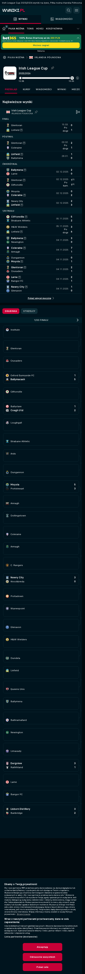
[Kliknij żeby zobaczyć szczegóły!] (41, 127)
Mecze (76, 89)
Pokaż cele (42, 967)
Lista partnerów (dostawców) (20, 936)
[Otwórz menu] (76, 10)
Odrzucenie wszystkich (42, 957)
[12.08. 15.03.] (49, 78)
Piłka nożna (16, 57)
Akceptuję (42, 947)
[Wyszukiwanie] (68, 10)
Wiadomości (44, 89)
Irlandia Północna (47, 57)
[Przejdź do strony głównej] (19, 10)
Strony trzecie (23, 914)
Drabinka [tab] (11, 311)
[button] (77, 78)
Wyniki (61, 89)
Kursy (26, 89)
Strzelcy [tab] (29, 311)
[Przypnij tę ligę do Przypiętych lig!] (52, 68)
